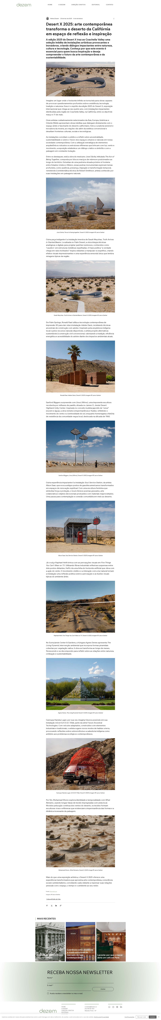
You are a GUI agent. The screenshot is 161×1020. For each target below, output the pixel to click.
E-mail (50, 985)
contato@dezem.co (91, 1007)
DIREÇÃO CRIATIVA (67, 1010)
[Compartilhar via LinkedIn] (56, 905)
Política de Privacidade (101, 1017)
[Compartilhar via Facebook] (47, 905)
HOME (63, 1007)
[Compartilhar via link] (60, 905)
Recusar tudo (141, 1017)
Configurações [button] (129, 1017)
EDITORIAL (65, 1012)
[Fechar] (159, 1017)
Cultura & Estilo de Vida (53, 899)
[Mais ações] (114, 18)
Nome (50, 978)
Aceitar (152, 1017)
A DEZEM (64, 1008)
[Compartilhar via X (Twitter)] (51, 905)
